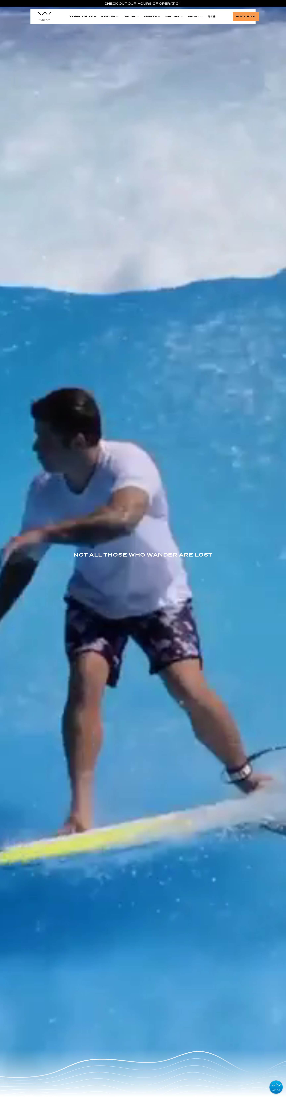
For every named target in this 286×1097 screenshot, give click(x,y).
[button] (83, 16)
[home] (43, 17)
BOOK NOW (246, 16)
